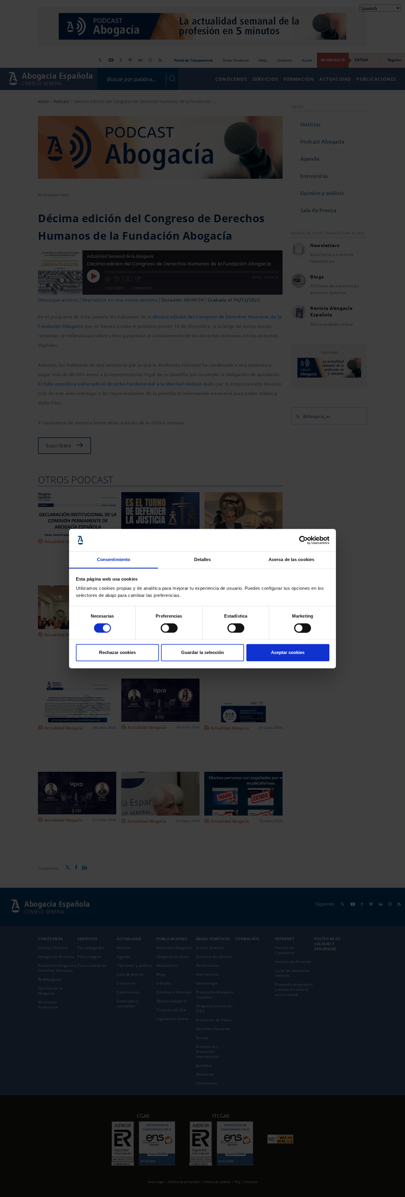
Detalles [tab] (202, 559)
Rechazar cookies (117, 652)
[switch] (169, 628)
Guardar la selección (202, 652)
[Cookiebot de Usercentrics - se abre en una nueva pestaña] (303, 540)
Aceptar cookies (287, 652)
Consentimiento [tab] (113, 559)
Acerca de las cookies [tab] (291, 559)
